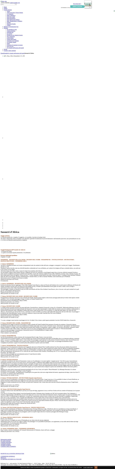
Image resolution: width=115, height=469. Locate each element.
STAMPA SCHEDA (6, 445)
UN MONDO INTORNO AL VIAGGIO (11, 459)
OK (96, 467)
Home (2, 53)
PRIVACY (3, 457)
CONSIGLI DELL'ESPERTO (8, 446)
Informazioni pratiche (6, 439)
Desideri (6, 53)
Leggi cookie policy (88, 467)
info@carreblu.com (15, 2)
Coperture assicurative (6, 442)
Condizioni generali (5, 443)
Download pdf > (77, 3)
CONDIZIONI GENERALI (8, 456)
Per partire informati (5, 441)
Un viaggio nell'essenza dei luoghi (16, 53)
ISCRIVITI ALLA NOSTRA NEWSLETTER (12, 453)
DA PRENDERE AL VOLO (65, 7)
